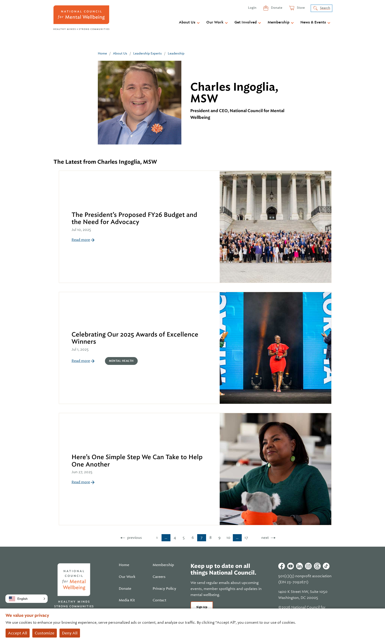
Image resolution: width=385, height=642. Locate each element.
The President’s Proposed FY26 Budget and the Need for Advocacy (134, 218)
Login (252, 8)
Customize (44, 633)
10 (228, 537)
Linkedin (299, 566)
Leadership (176, 53)
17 (246, 537)
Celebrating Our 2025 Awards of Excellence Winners (135, 337)
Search (325, 8)
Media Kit (127, 600)
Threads (317, 566)
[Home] (81, 17)
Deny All (70, 633)
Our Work (214, 22)
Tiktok (326, 566)
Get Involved (245, 22)
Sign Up (201, 607)
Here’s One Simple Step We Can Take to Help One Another (137, 460)
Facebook (281, 566)
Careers (159, 577)
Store (300, 8)
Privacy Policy (164, 588)
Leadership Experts (147, 53)
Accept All (17, 633)
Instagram (308, 566)
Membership (278, 22)
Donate (276, 8)
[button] (26, 599)
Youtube (290, 566)
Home (102, 53)
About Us (187, 22)
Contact (159, 600)
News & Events (313, 22)
